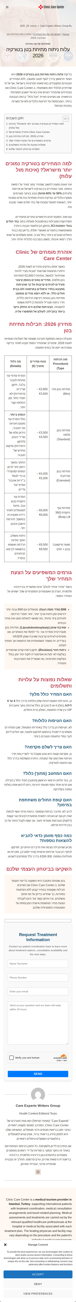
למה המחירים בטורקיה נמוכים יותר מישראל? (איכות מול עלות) (36, 125)
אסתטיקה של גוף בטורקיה (37, 44)
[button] (5, 1244)
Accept (38, 1274)
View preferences (38, 1293)
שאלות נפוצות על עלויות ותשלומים (27, 144)
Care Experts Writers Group (54, 26)
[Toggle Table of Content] (64, 119)
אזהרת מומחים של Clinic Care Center (29, 132)
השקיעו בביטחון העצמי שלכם (24, 149)
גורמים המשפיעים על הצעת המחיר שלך (30, 140)
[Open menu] (7, 7)
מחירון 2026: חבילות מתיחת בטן (26, 136)
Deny (38, 1284)
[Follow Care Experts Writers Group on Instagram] (38, 1172)
